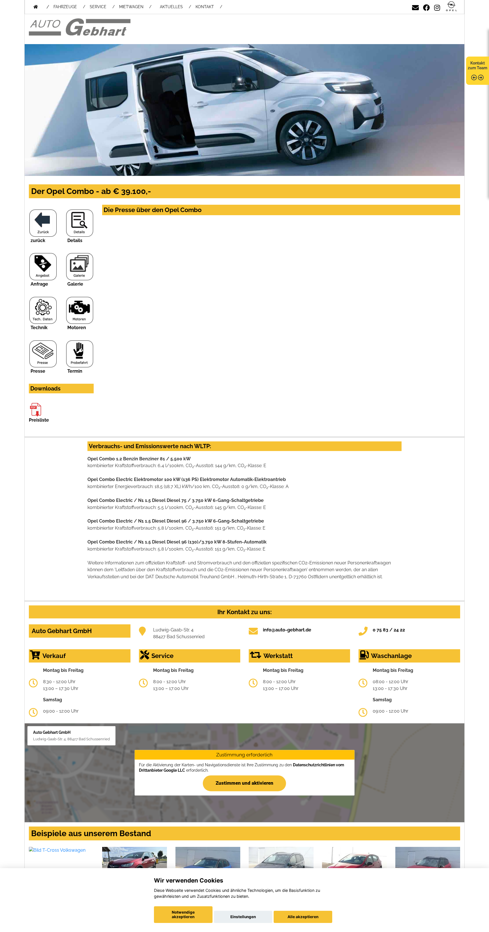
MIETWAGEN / (135, 7)
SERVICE (98, 7)
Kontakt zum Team (477, 65)
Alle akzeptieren (303, 916)
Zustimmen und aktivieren (244, 783)
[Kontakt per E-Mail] (415, 6)
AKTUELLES (171, 7)
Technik (39, 327)
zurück (38, 240)
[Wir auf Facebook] (426, 6)
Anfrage (39, 284)
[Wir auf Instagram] (437, 6)
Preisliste (39, 420)
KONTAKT (205, 7)
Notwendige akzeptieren (183, 914)
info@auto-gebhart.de (287, 630)
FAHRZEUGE (65, 7)
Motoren (76, 327)
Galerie (75, 284)
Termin (74, 371)
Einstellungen (243, 916)
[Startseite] (451, 6)
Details (74, 240)
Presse (38, 371)
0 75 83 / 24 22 (389, 630)
